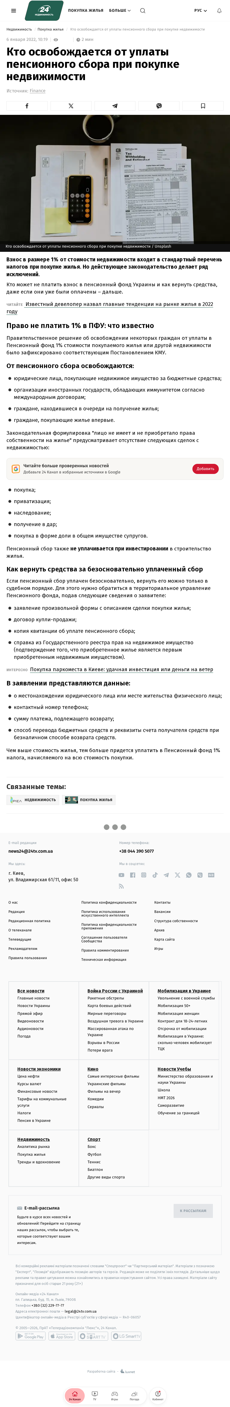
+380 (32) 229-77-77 (47, 1305)
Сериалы (96, 1106)
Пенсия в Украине (34, 1120)
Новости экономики (39, 1069)
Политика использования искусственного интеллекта (105, 913)
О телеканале (20, 930)
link (121, 875)
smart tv (93, 1336)
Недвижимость (19, 29)
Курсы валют (29, 1084)
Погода (24, 1036)
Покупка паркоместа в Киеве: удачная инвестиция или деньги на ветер (121, 669)
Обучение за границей (178, 1113)
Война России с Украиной (115, 991)
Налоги (24, 1113)
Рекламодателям (22, 949)
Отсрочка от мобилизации (182, 1028)
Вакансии (162, 912)
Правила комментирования (105, 950)
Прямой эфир (30, 1013)
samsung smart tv (126, 1336)
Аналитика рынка (33, 1146)
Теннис (94, 1162)
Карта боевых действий (109, 1005)
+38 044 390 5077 (136, 851)
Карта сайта (164, 939)
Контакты (162, 902)
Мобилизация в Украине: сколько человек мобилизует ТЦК (185, 1042)
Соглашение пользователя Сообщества (104, 939)
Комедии (96, 1099)
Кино (93, 1069)
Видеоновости (30, 1021)
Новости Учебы (174, 1069)
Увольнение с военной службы (186, 998)
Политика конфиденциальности (109, 902)
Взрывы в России (103, 1042)
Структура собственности (176, 921)
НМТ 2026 (166, 1098)
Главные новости (33, 998)
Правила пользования (27, 958)
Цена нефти (28, 1076)
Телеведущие (19, 939)
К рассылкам (193, 1211)
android (30, 1336)
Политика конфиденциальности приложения (109, 926)
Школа (164, 1090)
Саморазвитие (171, 1105)
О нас (13, 902)
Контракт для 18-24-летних (182, 1021)
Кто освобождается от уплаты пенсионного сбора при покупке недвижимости (137, 29)
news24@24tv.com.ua (30, 851)
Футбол (94, 1154)
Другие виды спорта (106, 1177)
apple (62, 1336)
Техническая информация (103, 960)
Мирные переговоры (107, 1013)
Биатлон (95, 1169)
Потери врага (100, 1050)
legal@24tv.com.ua (80, 1311)
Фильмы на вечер (104, 1091)
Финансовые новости (37, 1091)
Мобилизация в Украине (184, 991)
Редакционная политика (29, 921)
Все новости (30, 991)
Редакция (16, 912)
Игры (158, 949)
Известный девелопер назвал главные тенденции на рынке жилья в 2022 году (109, 308)
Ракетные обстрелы (106, 998)
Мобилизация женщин (178, 1013)
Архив (159, 930)
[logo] (44, 10)
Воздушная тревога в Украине (115, 1021)
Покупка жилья (86, 10)
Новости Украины (33, 1005)
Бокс (92, 1146)
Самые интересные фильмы (113, 1076)
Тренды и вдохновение (38, 1162)
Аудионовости (30, 1028)
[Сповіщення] (219, 11)
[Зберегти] (203, 105)
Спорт (94, 1139)
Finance (37, 91)
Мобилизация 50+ (174, 1005)
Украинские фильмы (107, 1084)
